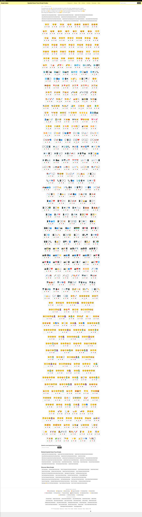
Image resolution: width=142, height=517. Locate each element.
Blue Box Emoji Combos (72, 504)
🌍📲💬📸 (47, 72)
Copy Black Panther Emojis (62, 502)
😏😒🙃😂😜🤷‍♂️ (73, 337)
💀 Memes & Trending (71, 494)
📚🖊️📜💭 (95, 167)
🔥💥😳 (86, 269)
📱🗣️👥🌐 (51, 221)
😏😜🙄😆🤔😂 (90, 343)
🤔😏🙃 (90, 411)
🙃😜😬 (63, 45)
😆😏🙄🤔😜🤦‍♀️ (55, 309)
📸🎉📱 (64, 248)
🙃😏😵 (79, 38)
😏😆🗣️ (82, 323)
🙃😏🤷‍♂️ (68, 405)
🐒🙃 (46, 113)
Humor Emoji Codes (83, 461)
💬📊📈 (85, 133)
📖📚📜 (67, 167)
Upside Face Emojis (81, 16)
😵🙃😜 (59, 405)
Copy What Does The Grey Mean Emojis (79, 477)
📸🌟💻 (56, 248)
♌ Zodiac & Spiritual (94, 492)
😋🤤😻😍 (46, 323)
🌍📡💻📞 (87, 65)
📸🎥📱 (84, 248)
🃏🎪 (52, 65)
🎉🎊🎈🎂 (85, 85)
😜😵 (52, 31)
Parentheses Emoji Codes (92, 502)
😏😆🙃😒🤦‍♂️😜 (79, 330)
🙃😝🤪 (80, 52)
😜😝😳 (86, 24)
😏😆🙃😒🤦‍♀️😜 (64, 330)
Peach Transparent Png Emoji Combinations (69, 469)
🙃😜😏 (46, 45)
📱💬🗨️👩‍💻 (46, 208)
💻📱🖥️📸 (81, 153)
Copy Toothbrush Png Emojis (65, 483)
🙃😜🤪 (88, 45)
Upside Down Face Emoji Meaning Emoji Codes (88, 20)
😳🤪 (46, 38)
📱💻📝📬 (65, 208)
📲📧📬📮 (94, 235)
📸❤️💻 (77, 269)
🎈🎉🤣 (56, 85)
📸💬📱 (67, 262)
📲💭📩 (76, 235)
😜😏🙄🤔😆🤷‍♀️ (80, 384)
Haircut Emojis (85, 500)
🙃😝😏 (46, 52)
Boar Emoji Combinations (58, 500)
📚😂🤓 (60, 174)
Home (42, 6)
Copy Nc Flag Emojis (45, 481)
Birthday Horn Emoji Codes (56, 471)
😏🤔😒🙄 (86, 364)
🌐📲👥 (56, 79)
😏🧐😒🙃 (60, 371)
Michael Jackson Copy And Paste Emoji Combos (50, 479)
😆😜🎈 (67, 309)
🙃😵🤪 (79, 58)
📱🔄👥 (48, 214)
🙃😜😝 (54, 45)
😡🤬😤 (78, 391)
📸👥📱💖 (76, 255)
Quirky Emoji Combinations (66, 498)
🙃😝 (97, 45)
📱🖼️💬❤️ (84, 214)
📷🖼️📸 (47, 248)
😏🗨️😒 (64, 323)
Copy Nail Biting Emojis (77, 498)
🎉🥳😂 (57, 92)
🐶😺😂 (54, 113)
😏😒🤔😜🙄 (65, 343)
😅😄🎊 (95, 296)
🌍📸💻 (66, 72)
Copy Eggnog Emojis (78, 506)
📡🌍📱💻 (80, 181)
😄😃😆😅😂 (84, 296)
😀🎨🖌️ (74, 296)
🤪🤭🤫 (67, 425)
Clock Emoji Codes (49, 500)
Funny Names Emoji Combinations (91, 479)
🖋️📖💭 (66, 276)
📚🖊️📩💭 (51, 174)
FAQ (79, 3)
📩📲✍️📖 (61, 194)
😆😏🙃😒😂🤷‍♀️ (72, 303)
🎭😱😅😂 (55, 106)
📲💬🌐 (46, 235)
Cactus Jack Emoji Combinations (51, 504)
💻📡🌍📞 (65, 147)
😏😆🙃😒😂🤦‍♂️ (93, 323)
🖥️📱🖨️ (92, 282)
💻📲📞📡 (46, 160)
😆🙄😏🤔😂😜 (87, 309)
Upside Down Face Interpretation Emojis (49, 14)
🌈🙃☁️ (69, 65)
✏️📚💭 (92, 438)
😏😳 (47, 24)
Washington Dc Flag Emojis (69, 473)
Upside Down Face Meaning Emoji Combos (69, 16)
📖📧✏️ (75, 167)
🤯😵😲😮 (85, 425)
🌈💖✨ (60, 65)
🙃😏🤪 (87, 38)
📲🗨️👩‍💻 (95, 242)
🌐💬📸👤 (84, 72)
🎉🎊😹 (94, 85)
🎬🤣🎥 (85, 99)
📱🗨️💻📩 (82, 221)
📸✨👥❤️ (68, 269)
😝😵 (82, 31)
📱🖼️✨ (93, 214)
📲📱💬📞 (47, 242)
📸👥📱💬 (87, 255)
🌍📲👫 (96, 65)
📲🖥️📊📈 (77, 242)
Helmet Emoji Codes (92, 500)
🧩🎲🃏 (58, 438)
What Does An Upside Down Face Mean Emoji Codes (51, 18)
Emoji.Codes (56, 508)
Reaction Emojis (76, 461)
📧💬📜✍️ (57, 187)
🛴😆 (67, 411)
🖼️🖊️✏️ (86, 289)
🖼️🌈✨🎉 (76, 289)
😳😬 (97, 31)
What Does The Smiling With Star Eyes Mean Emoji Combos (52, 473)
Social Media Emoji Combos (67, 461)
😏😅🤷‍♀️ (73, 323)
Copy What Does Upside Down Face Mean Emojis (51, 16)
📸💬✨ (86, 262)
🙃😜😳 (71, 45)
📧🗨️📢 (96, 187)
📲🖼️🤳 (87, 242)
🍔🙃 (94, 79)
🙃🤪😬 (95, 58)
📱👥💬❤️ (51, 201)
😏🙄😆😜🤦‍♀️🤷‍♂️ (73, 357)
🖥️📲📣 (56, 289)
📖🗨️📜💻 (85, 167)
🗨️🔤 (66, 296)
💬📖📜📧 (94, 133)
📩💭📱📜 (51, 194)
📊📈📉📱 (85, 160)
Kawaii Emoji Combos (86, 498)
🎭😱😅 (46, 106)
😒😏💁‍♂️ (77, 371)
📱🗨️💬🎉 (61, 221)
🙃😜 (95, 38)
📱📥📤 (86, 208)
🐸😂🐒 (63, 113)
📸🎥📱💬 (93, 248)
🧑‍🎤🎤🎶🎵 (62, 432)
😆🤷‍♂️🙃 (71, 316)
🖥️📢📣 (93, 276)
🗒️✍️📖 (47, 296)
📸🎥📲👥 (46, 255)
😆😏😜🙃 (60, 303)
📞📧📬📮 (51, 181)
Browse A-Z (70, 3)
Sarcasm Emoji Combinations (94, 461)
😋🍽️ (88, 316)
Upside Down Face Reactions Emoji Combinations (84, 14)
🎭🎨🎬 (93, 99)
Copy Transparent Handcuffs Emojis (82, 471)
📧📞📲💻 (68, 187)
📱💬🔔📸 (82, 201)
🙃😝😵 (71, 52)
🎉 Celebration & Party (84, 492)
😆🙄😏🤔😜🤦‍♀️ (49, 316)
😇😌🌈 (80, 316)
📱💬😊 (56, 208)
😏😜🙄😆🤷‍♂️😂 (66, 350)
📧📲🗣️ (88, 187)
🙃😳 (88, 52)
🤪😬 (45, 65)
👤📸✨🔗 (48, 119)
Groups (75, 3)
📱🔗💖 (57, 214)
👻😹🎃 (67, 119)
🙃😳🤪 (55, 58)
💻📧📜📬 (95, 147)
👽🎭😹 (75, 119)
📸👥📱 (67, 255)
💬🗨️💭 (85, 140)
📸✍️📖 (58, 269)
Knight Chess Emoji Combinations (69, 471)
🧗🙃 (82, 432)
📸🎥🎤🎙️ (74, 248)
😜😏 (69, 24)
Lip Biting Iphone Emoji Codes (81, 473)
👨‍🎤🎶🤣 (58, 119)
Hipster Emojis (80, 504)
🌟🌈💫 (74, 79)
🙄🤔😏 (52, 411)
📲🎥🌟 (92, 221)
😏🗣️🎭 (56, 323)
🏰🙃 (89, 106)
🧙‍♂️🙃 (97, 432)
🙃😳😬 (96, 52)
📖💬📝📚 (46, 167)
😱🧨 (86, 398)
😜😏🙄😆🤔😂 (50, 384)
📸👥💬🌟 (57, 255)
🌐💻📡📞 (94, 72)
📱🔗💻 (74, 214)
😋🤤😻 (96, 316)
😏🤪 (62, 24)
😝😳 (75, 31)
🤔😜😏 (88, 418)
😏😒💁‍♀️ (61, 337)
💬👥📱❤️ (67, 133)
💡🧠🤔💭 (75, 126)
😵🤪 (54, 38)
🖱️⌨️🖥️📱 (65, 289)
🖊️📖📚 (48, 276)
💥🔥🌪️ (93, 126)
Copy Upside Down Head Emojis (91, 18)
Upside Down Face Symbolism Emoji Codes (65, 14)
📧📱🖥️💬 (78, 187)
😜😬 (45, 31)
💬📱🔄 (68, 140)
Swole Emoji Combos (94, 469)
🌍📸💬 (57, 72)
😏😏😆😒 (52, 337)
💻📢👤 (75, 147)
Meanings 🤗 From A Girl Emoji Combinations (50, 483)
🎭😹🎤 (65, 106)
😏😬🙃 (93, 350)
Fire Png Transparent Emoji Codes (48, 477)
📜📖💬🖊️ (70, 174)
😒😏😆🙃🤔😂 (88, 371)
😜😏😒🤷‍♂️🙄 (94, 377)
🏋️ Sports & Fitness (65, 492)
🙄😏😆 (93, 405)
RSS (90, 508)
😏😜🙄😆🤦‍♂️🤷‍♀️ (52, 350)
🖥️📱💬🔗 (72, 282)
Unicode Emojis (48, 498)
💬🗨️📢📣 (94, 140)
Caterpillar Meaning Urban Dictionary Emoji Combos (60, 481)
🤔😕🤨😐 (78, 418)
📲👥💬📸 (58, 228)
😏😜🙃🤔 (77, 343)
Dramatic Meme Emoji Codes (54, 469)
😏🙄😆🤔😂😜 (88, 357)
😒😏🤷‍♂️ (75, 377)
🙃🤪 (87, 58)
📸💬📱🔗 (76, 262)
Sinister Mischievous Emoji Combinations (63, 477)
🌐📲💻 (65, 79)
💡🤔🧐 (48, 126)
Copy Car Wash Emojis (63, 504)
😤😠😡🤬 (95, 391)
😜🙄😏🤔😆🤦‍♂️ (57, 391)
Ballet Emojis (94, 498)
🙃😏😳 (70, 38)
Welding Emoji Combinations (50, 502)
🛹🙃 (82, 411)
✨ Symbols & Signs (79, 494)
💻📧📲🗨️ (47, 153)
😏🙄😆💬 (60, 357)
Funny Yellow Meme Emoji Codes (91, 504)
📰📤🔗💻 (82, 194)
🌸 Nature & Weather (48, 492)
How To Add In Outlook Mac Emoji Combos (79, 483)
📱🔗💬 (66, 214)
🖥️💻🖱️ (85, 276)
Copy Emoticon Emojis (56, 461)
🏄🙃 (73, 106)
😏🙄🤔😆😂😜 (65, 364)
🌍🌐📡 (77, 65)
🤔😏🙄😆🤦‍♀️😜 (48, 418)
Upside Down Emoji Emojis (73, 463)
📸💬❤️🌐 (95, 262)
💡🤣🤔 (57, 126)
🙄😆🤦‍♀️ (76, 405)
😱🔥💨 (67, 398)
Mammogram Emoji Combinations (67, 506)
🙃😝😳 (63, 52)
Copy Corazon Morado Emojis (60, 475)
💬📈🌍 (76, 133)
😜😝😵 (94, 24)
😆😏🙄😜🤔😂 (87, 303)
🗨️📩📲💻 (56, 296)
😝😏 (60, 31)
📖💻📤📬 (57, 167)
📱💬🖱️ (92, 201)
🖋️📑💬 (57, 276)
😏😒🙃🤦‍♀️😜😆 (88, 337)
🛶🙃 (75, 411)
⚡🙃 (74, 438)
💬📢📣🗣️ (47, 140)
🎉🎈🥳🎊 (65, 85)
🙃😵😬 (71, 58)
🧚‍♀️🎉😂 (49, 438)
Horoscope (94, 3)
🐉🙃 (97, 106)
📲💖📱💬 (94, 228)
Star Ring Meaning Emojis (65, 479)
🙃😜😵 (80, 45)
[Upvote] (45, 26)
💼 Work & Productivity (74, 492)
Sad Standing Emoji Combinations (48, 475)
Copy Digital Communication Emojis (48, 463)
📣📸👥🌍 (46, 187)
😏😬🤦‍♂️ (51, 357)
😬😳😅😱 (57, 398)
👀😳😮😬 (72, 113)
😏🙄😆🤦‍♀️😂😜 (50, 364)
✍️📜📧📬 (83, 438)
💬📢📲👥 (58, 140)
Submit (59, 447)
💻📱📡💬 (58, 153)
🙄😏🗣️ (85, 405)
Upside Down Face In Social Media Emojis (71, 20)
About (99, 3)
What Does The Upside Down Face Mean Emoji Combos (52, 20)
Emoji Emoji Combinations (46, 461)
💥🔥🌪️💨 (47, 133)
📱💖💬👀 (61, 201)
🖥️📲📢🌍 (46, 289)
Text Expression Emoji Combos (61, 463)
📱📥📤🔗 (95, 208)
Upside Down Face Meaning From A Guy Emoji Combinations (73, 18)
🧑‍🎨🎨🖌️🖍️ (73, 432)
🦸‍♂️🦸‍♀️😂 (53, 432)
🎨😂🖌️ (59, 99)
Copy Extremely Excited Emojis (83, 469)
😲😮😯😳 (95, 398)
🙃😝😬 (54, 52)
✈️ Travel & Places (57, 492)
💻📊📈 (56, 147)
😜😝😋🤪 (93, 384)
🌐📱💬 (48, 79)
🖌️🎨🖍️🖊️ (75, 276)
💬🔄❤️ (76, 140)
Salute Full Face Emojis (46, 471)
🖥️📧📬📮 (61, 282)
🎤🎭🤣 (74, 92)
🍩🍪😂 (47, 85)
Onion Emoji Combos (77, 500)
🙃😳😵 (46, 58)
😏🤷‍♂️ (95, 364)
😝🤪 (90, 31)
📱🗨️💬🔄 (72, 221)
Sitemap (87, 508)
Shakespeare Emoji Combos (73, 502)
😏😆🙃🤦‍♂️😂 (93, 330)
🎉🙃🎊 (48, 92)
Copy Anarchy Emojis (68, 500)
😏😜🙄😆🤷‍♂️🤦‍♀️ (81, 350)
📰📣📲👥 (72, 194)
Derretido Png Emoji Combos (73, 475)
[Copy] (49, 26)
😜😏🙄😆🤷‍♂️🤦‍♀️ (65, 384)
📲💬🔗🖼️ (67, 235)
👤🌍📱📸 (94, 113)
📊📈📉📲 (95, 160)
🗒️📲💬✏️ (95, 289)
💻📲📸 (56, 160)
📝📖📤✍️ (80, 174)
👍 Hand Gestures (62, 494)
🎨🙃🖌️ (68, 99)
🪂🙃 (66, 438)
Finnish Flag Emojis (82, 502)
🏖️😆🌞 (81, 106)
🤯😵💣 (75, 425)
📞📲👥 (71, 181)
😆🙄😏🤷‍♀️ (62, 316)
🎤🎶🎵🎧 (84, 92)
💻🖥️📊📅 (65, 160)
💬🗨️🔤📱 (46, 147)
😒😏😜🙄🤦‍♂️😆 (63, 377)
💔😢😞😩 (85, 119)
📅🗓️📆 (75, 160)
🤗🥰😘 (47, 425)
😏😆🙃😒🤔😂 (49, 330)
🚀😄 (60, 411)
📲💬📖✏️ (56, 235)
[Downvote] (47, 26)
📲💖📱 (85, 228)
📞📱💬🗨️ (61, 181)
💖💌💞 (94, 119)
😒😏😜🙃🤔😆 (48, 377)
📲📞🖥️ (85, 235)
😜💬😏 (84, 377)
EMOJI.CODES (3, 0)
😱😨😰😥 (77, 398)
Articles (83, 3)
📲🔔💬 (57, 242)
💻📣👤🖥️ (85, 147)
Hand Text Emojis (74, 481)
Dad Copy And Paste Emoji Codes (77, 479)
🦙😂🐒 (94, 425)
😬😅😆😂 (47, 398)
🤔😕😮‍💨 (60, 418)
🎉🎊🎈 (75, 85)
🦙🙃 (45, 432)
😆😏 (51, 303)
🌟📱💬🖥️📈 (84, 79)
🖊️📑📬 (94, 269)
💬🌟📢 (57, 133)
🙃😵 (63, 58)
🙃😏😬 (62, 38)
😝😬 (67, 31)
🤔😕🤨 (69, 418)
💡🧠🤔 (66, 126)
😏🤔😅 (77, 364)
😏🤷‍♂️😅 (50, 371)
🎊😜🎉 (66, 92)
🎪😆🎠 (76, 99)
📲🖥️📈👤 (67, 242)
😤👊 (86, 391)
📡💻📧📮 (91, 181)
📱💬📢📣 (72, 201)
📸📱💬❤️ (48, 269)
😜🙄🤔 (69, 391)
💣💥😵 (85, 126)
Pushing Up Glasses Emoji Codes (84, 481)
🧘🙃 (90, 432)
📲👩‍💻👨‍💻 (76, 228)
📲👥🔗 (68, 228)
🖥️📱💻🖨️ (82, 282)
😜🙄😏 (46, 391)
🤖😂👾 (96, 418)
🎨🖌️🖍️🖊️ (49, 99)
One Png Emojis (44, 469)
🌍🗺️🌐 (74, 72)
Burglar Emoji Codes (56, 498)
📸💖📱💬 (57, 262)
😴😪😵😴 (49, 405)
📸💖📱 (96, 255)
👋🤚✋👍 (83, 113)
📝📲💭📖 (91, 174)
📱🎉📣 (92, 194)
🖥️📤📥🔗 (51, 282)
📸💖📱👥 (46, 262)
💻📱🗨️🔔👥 (93, 153)
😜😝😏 (77, 24)
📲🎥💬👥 (47, 228)
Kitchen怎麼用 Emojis (83, 475)
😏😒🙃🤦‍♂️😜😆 (52, 343)
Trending (88, 3)
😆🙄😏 (75, 309)
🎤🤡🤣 (93, 92)
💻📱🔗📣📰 (70, 153)
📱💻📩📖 (76, 208)
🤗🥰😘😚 (57, 425)
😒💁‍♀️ (69, 371)
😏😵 (54, 24)
